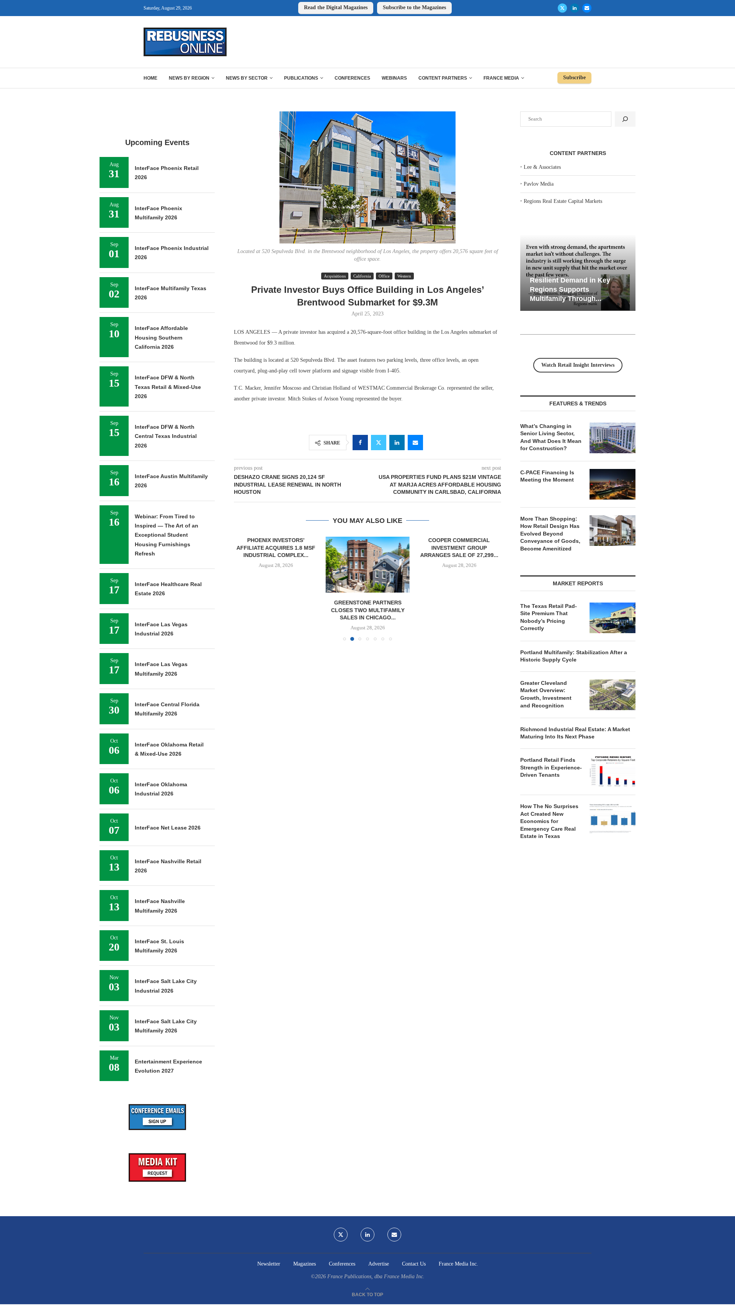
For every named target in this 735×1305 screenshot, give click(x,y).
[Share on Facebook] (360, 442)
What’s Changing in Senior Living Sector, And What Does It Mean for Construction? (550, 437)
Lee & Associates (542, 167)
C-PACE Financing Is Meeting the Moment (547, 476)
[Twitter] (562, 8)
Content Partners (442, 78)
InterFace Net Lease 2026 (168, 828)
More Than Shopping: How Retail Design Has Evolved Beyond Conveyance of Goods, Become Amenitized (550, 534)
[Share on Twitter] (378, 442)
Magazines (304, 1264)
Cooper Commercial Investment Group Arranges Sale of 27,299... (459, 547)
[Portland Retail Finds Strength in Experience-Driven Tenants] (612, 771)
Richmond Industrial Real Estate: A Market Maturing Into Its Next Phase (575, 733)
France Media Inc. (458, 1264)
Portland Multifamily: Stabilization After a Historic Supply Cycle (573, 656)
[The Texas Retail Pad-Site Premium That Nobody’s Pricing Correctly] (612, 618)
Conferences (352, 78)
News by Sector (247, 78)
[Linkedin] (574, 8)
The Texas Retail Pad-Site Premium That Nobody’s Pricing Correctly (548, 617)
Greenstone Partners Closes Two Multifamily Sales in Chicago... (367, 610)
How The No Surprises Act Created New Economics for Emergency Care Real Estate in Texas (549, 821)
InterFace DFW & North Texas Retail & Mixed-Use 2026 (168, 386)
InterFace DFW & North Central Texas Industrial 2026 (166, 436)
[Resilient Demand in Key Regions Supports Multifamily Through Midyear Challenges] (577, 272)
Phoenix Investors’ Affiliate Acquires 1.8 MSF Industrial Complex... (276, 547)
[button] (244, 588)
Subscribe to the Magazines (414, 7)
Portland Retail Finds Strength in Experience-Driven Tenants (551, 767)
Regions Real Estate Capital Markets (563, 201)
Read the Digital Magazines (336, 7)
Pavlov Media (539, 184)
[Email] (586, 8)
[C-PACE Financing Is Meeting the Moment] (612, 484)
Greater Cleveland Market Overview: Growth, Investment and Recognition (546, 694)
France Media (501, 78)
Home (150, 78)
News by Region (189, 78)
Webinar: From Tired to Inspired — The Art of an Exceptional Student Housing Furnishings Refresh (166, 535)
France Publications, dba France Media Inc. (376, 1276)
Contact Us (414, 1264)
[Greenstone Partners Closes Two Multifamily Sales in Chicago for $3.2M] (367, 565)
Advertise (378, 1264)
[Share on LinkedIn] (397, 442)
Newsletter (268, 1264)
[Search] (625, 119)
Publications (301, 78)
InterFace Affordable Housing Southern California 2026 (161, 337)
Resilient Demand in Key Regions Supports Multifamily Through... (570, 289)
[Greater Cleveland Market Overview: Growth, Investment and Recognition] (612, 694)
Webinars (394, 78)
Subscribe (574, 77)
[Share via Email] (415, 442)
